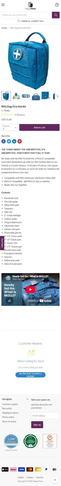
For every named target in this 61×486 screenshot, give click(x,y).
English (21, 477)
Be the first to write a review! (30, 374)
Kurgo (7, 110)
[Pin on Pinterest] (19, 141)
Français (30, 477)
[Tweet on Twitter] (9, 141)
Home (4, 28)
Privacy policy (8, 417)
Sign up (37, 424)
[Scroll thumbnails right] (57, 96)
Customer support (10, 404)
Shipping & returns (10, 413)
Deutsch (39, 477)
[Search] (56, 15)
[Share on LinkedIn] (14, 141)
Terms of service (9, 421)
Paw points (7, 408)
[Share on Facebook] (3, 141)
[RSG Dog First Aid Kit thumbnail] (6, 95)
